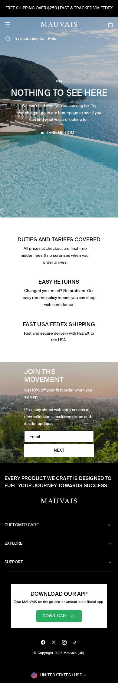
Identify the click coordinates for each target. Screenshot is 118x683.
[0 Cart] (110, 24)
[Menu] (8, 24)
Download (54, 616)
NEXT (59, 450)
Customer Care (22, 525)
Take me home (62, 132)
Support (14, 562)
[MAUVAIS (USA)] (59, 24)
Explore (13, 543)
